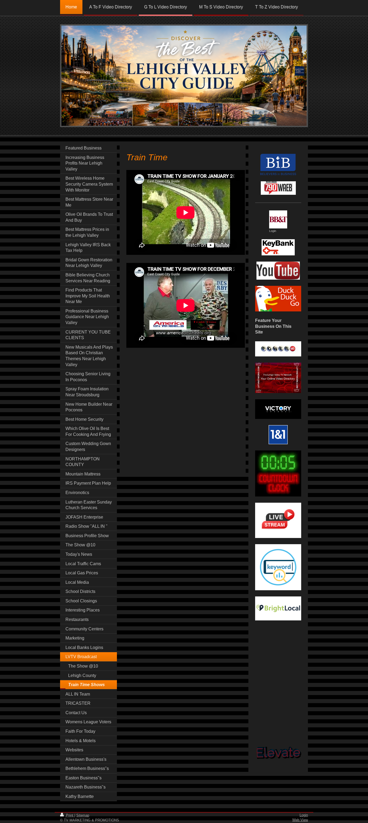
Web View (300, 820)
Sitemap (82, 815)
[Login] (278, 219)
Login (304, 815)
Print (69, 815)
